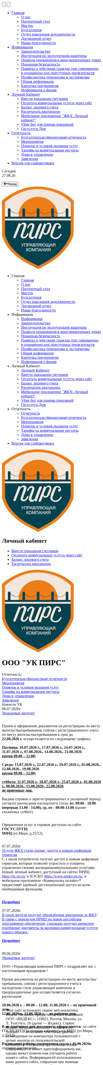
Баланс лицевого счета (39, 107)
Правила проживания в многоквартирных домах (61, 60)
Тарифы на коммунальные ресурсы (50, 150)
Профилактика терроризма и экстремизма (55, 77)
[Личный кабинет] (9, 4)
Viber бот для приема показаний (47, 124)
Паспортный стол (35, 21)
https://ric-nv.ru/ (14, 876)
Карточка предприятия (39, 86)
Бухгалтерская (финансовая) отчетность (53, 137)
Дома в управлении (37, 154)
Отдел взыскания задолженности (48, 34)
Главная (17, 13)
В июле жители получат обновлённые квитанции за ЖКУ (49, 915)
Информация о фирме (39, 90)
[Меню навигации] (4, 4)
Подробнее (11, 902)
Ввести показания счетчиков (44, 99)
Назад (12, 184)
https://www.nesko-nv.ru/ (63, 876)
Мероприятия (32, 142)
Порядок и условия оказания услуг (49, 146)
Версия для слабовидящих (32, 163)
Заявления (29, 159)
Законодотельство (35, 51)
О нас (25, 17)
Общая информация (37, 81)
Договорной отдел (36, 38)
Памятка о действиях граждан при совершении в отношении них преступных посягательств (59, 71)
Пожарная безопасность (40, 64)
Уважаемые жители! (18, 713)
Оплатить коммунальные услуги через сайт (56, 103)
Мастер (27, 26)
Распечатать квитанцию (40, 111)
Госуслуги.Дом (33, 129)
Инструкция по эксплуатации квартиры (54, 56)
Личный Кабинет (25, 94)
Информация (22, 47)
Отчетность (20, 133)
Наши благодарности (38, 43)
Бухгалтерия (31, 30)
